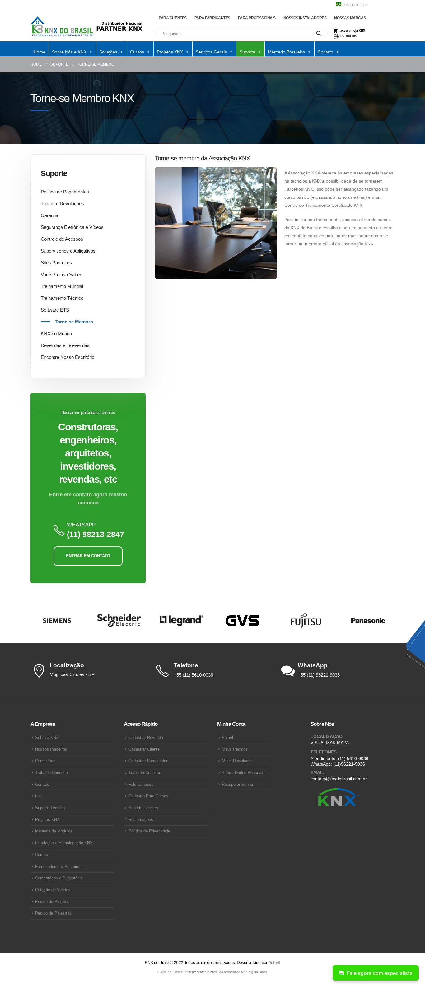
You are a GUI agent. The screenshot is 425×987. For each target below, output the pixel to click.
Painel (227, 737)
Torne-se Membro (74, 321)
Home (39, 51)
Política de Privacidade (149, 831)
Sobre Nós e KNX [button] (69, 51)
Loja (39, 796)
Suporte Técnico (50, 808)
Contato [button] (325, 51)
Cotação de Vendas (52, 890)
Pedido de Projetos (52, 902)
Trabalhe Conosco (51, 773)
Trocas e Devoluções (62, 203)
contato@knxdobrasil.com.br (339, 778)
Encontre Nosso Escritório (67, 357)
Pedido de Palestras (53, 913)
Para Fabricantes (212, 18)
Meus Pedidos (235, 749)
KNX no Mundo (56, 333)
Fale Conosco (140, 784)
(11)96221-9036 (349, 764)
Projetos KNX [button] (170, 51)
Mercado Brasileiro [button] (286, 51)
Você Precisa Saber (61, 274)
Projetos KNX (47, 820)
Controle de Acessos (62, 239)
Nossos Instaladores (305, 18)
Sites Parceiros (56, 262)
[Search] (319, 33)
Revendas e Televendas (65, 345)
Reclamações (140, 820)
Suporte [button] (247, 51)
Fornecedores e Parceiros (58, 866)
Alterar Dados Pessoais (243, 773)
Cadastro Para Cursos (148, 796)
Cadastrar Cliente (144, 749)
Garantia (49, 215)
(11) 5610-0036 (353, 758)
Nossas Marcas (350, 18)
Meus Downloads (237, 761)
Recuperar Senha (237, 784)
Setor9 (274, 962)
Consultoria (45, 761)
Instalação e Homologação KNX (64, 843)
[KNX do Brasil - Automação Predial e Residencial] (61, 26)
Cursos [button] (137, 51)
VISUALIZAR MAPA (330, 742)
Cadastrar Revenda (145, 737)
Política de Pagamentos (65, 191)
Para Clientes (173, 18)
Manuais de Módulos (53, 831)
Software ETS (55, 310)
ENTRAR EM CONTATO (88, 556)
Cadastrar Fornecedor (147, 761)
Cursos (41, 855)
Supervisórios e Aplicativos (68, 250)
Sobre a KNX (47, 737)
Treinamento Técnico (62, 298)
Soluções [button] (108, 51)
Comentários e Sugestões (58, 878)
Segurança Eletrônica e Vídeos (72, 227)
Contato (42, 784)
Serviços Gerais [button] (211, 51)
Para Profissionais (257, 18)
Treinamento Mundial (62, 286)
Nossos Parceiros (51, 749)
